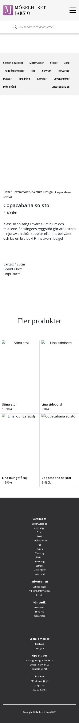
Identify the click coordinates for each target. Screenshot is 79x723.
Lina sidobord (52, 404)
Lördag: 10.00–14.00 (39, 664)
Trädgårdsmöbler (13, 71)
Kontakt (39, 595)
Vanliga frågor (39, 586)
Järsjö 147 (39, 685)
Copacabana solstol (56, 478)
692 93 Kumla (40, 689)
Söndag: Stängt (39, 668)
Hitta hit (39, 611)
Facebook (39, 643)
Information (39, 607)
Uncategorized (61, 86)
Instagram (39, 648)
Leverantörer (62, 79)
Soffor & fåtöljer (13, 63)
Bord (67, 63)
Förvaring (64, 71)
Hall (33, 71)
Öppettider (39, 615)
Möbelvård (9, 86)
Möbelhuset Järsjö (39, 681)
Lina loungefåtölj (15, 478)
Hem (6, 192)
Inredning (24, 79)
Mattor (7, 79)
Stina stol (9, 404)
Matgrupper (36, 63)
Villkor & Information (39, 590)
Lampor (42, 79)
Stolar (54, 63)
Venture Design (42, 192)
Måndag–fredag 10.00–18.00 (40, 660)
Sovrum (46, 71)
